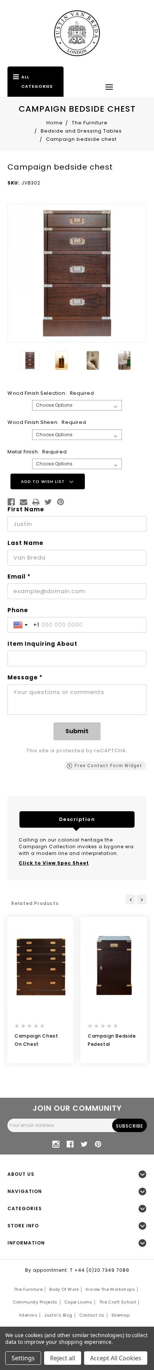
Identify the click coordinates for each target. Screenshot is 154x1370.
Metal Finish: (37, 451)
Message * (25, 677)
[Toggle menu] (109, 86)
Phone (17, 610)
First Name (25, 509)
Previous (130, 899)
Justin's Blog (58, 1315)
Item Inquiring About (42, 644)
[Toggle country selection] (21, 624)
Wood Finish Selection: (50, 393)
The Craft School (117, 1302)
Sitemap (120, 1315)
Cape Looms (78, 1302)
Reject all (62, 1358)
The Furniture (28, 1289)
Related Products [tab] (35, 903)
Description (77, 819)
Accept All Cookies (115, 1358)
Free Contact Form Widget (108, 765)
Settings (23, 1358)
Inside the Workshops (110, 1289)
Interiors (28, 1315)
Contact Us (92, 1315)
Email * (19, 576)
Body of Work (64, 1289)
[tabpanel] (40, 990)
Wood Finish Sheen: (46, 422)
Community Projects (35, 1302)
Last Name (25, 543)
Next (142, 899)
